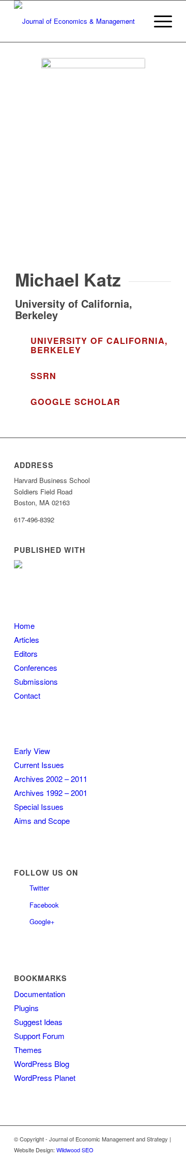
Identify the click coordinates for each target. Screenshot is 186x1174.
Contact (27, 695)
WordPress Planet (44, 1077)
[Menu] (158, 21)
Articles (26, 639)
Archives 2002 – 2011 (50, 778)
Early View (32, 750)
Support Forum (39, 1035)
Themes (28, 1049)
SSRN (43, 376)
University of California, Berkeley (99, 345)
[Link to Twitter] (149, 1161)
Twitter (39, 888)
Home (24, 625)
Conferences (35, 667)
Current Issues (39, 764)
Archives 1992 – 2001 (50, 792)
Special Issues (39, 806)
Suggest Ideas (38, 1021)
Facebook (44, 905)
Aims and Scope (42, 820)
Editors (26, 653)
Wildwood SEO (75, 1150)
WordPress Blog (41, 1063)
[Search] (133, 21)
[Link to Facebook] (164, 1161)
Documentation (39, 993)
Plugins (26, 1007)
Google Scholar (75, 402)
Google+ (42, 921)
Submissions (36, 681)
